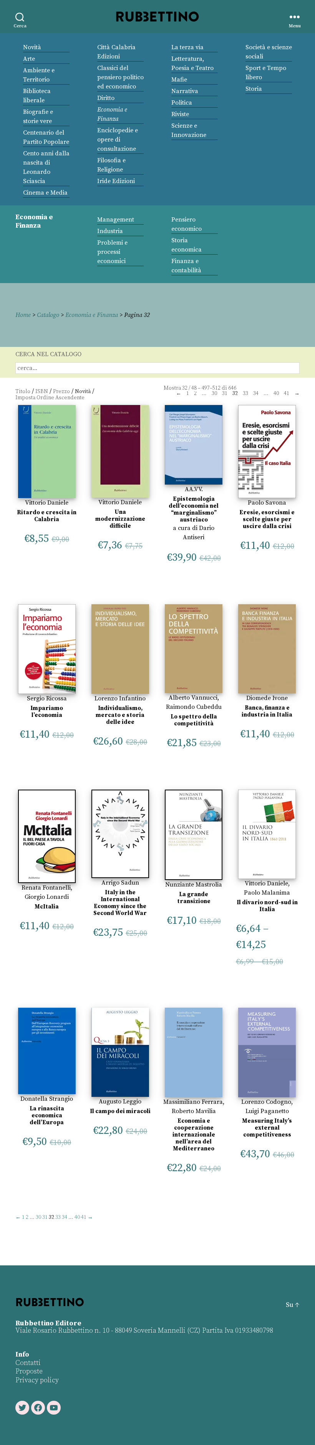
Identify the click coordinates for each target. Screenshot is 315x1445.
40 (276, 393)
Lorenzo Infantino (120, 698)
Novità (32, 47)
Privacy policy (37, 1380)
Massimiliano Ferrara (193, 1102)
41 (286, 393)
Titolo (22, 391)
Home (23, 315)
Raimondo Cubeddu (194, 707)
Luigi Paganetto (267, 1111)
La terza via (187, 47)
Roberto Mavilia (194, 1111)
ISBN (41, 391)
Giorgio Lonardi (47, 897)
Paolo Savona (267, 503)
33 (245, 393)
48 (194, 388)
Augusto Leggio (120, 1101)
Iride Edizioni (116, 181)
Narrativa (184, 91)
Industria (110, 231)
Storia (253, 89)
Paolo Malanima (267, 893)
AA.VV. (194, 489)
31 (224, 393)
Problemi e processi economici (112, 252)
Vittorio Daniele (46, 503)
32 (184, 388)
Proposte (29, 1371)
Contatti (28, 1362)
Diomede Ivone (267, 698)
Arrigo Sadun (120, 883)
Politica (181, 103)
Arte (29, 59)
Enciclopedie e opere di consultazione (117, 140)
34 (256, 393)
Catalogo (48, 315)
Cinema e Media (45, 193)
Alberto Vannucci (193, 698)
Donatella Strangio (46, 1099)
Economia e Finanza (91, 315)
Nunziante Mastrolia (193, 884)
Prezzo (61, 391)
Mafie (179, 79)
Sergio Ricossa (47, 698)
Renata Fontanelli (46, 888)
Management (115, 219)
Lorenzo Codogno (266, 1102)
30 (214, 393)
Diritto (105, 98)
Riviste (180, 114)
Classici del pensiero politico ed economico (120, 77)
